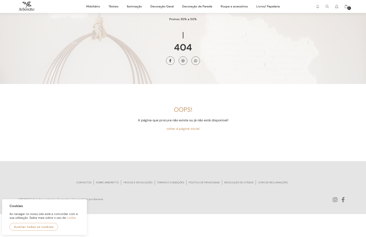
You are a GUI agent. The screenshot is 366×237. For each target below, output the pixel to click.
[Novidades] (317, 6)
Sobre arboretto (107, 182)
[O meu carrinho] (344, 6)
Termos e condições (170, 182)
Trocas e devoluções (137, 182)
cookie (71, 218)
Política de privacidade (204, 182)
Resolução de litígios (239, 182)
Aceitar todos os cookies (34, 227)
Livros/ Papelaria (268, 6)
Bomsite (98, 199)
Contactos (84, 182)
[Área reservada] (336, 6)
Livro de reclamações (273, 182)
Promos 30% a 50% (183, 19)
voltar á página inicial (183, 128)
